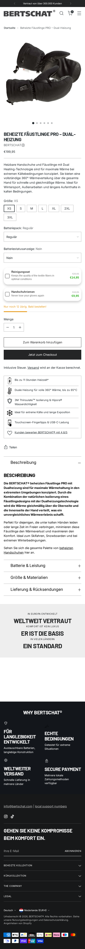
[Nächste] (70, 3)
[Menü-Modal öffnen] (79, 13)
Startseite (9, 27)
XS (9, 208)
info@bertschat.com (18, 806)
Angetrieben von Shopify (18, 923)
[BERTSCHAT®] (29, 13)
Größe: (11, 201)
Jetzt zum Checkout (42, 354)
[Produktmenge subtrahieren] (7, 327)
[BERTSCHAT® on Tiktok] (12, 817)
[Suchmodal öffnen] (61, 13)
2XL (67, 208)
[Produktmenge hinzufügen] (20, 327)
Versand (33, 367)
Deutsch (8, 910)
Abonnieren (73, 851)
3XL (10, 217)
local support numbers (51, 806)
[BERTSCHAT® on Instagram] (6, 817)
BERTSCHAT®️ (14, 145)
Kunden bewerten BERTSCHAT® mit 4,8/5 (41, 432)
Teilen (13, 447)
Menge (8, 319)
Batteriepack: (18, 228)
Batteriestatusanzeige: (23, 249)
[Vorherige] (14, 3)
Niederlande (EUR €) (35, 910)
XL (54, 208)
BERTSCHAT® (36, 916)
